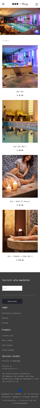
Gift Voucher (23, 24)
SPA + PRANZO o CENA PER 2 (20, 256)
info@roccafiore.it (10, 368)
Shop (14, 24)
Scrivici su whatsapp (11, 361)
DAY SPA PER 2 (20, 147)
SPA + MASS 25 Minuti (20, 201)
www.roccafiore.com (10, 381)
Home (8, 24)
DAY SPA (20, 92)
